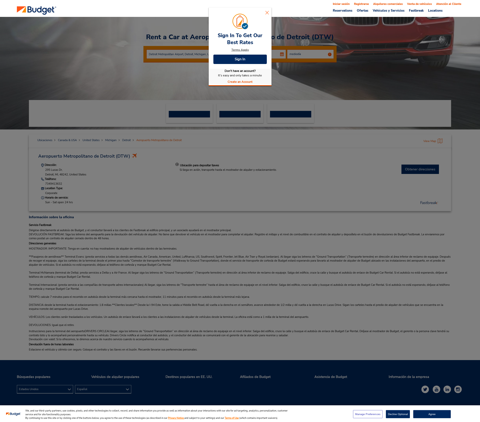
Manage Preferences (368, 413)
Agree (432, 413)
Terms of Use (232, 418)
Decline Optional (398, 413)
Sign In (240, 59)
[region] (240, 413)
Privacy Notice (176, 418)
